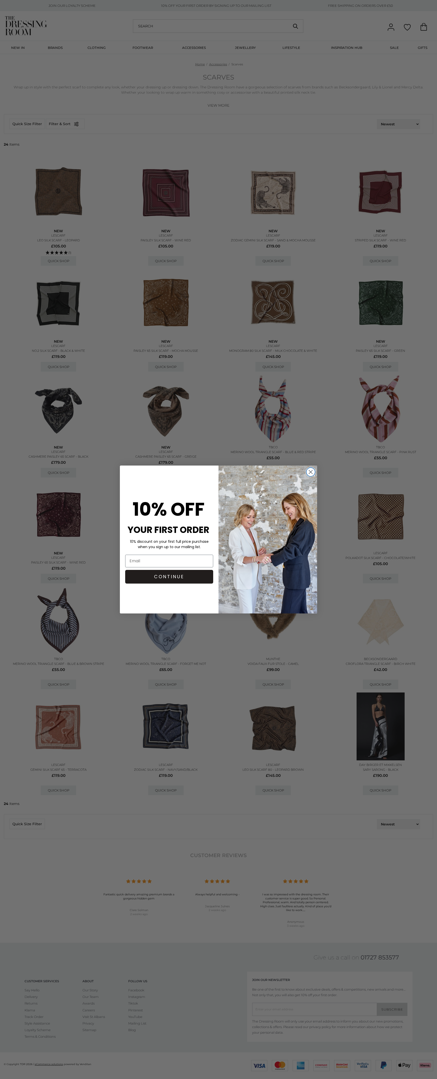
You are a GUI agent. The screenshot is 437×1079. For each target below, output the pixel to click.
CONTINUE (169, 576)
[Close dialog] (310, 472)
